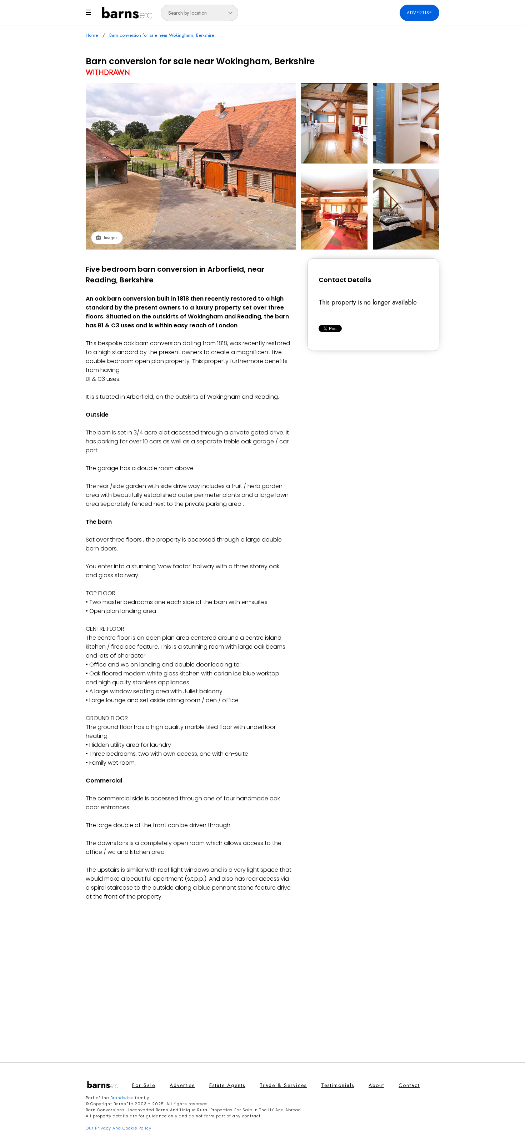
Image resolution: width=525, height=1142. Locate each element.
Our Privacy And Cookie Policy (118, 1128)
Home (92, 35)
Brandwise (122, 1098)
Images (110, 238)
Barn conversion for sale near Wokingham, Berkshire (161, 35)
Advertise (419, 13)
